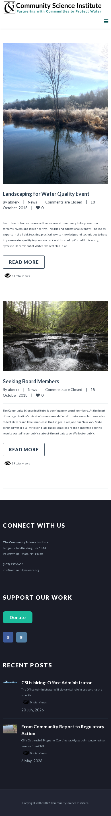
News (32, 202)
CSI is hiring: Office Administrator (56, 682)
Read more (24, 262)
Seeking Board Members (31, 381)
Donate (18, 617)
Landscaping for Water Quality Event (46, 194)
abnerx (14, 202)
